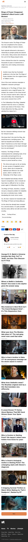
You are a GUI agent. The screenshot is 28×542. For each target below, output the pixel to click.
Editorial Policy (4, 536)
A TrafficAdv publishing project (16, 539)
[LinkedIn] (14, 229)
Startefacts (3, 5)
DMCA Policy (4, 534)
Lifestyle (20, 528)
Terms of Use (17, 532)
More (14, 513)
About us (9, 534)
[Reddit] (10, 229)
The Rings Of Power (11, 214)
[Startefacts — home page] (3, 1)
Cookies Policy (11, 532)
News (3, 528)
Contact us (14, 534)
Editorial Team (20, 534)
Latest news (9, 5)
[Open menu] (25, 1)
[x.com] (6, 229)
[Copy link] (22, 229)
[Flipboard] (18, 229)
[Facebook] (3, 229)
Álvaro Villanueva (10, 23)
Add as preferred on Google (7, 20)
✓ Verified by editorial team (7, 18)
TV (8, 528)
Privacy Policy (4, 532)
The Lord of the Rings (6, 217)
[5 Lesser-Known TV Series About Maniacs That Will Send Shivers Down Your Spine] (14, 420)
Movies (3, 214)
